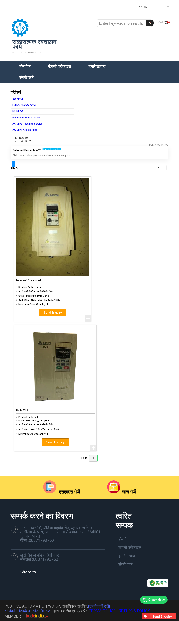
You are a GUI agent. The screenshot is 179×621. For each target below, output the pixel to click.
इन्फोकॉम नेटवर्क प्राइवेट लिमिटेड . (28, 610)
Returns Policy (134, 610)
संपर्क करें (26, 77)
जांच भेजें (129, 491)
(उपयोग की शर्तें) (99, 606)
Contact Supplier (51, 149)
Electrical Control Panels (26, 117)
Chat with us (156, 599)
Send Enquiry (53, 312)
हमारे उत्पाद (97, 66)
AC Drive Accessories (24, 129)
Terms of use (102, 610)
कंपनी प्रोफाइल (59, 66)
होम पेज (25, 66)
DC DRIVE (17, 111)
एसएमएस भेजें (69, 491)
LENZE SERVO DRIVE (24, 105)
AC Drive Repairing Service (27, 123)
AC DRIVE (18, 99)
